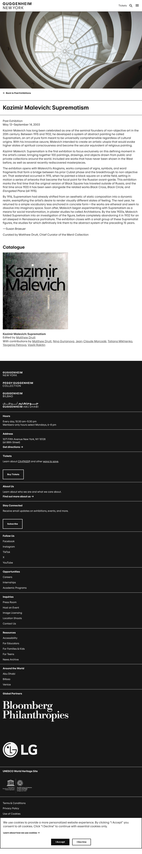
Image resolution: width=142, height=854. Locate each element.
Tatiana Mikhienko (120, 341)
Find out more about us (17, 496)
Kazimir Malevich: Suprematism (24, 334)
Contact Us (9, 623)
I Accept (60, 842)
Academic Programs (15, 587)
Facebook (9, 541)
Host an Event (11, 607)
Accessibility (10, 638)
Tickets (122, 5)
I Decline (81, 842)
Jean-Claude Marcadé (91, 341)
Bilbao (6, 679)
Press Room (10, 602)
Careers (7, 577)
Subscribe (12, 524)
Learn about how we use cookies (20, 832)
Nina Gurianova (63, 341)
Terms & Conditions (14, 803)
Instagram (9, 546)
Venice (7, 684)
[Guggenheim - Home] (17, 5)
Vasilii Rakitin (36, 345)
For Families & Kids (14, 648)
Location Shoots (12, 618)
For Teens (8, 654)
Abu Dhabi (9, 673)
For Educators (11, 643)
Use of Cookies (11, 813)
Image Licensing (12, 612)
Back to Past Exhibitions (18, 93)
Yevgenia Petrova (14, 345)
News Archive (11, 659)
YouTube (8, 562)
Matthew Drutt (26, 337)
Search (131, 6)
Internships (9, 582)
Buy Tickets (13, 474)
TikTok (6, 552)
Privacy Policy (11, 808)
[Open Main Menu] (137, 6)
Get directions (11, 447)
